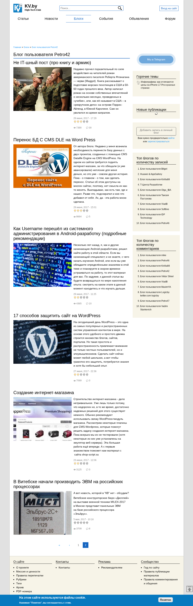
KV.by (31, 5)
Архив (20, 587)
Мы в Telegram (156, 59)
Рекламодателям (111, 567)
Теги (19, 583)
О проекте (22, 567)
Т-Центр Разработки (151, 184)
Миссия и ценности (28, 571)
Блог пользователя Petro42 (154, 271)
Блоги (78, 19)
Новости (51, 19)
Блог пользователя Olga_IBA (155, 190)
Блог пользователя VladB (154, 204)
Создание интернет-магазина (43, 392)
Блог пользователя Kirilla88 (155, 179)
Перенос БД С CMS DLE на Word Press (54, 139)
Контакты (64, 567)
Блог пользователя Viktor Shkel (157, 276)
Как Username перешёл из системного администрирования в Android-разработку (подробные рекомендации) (69, 233)
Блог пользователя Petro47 (154, 301)
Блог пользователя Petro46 (154, 223)
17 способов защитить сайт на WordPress (56, 315)
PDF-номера (24, 591)
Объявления (139, 19)
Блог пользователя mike (153, 255)
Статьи (23, 19)
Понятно (165, 599)
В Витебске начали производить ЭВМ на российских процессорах (68, 484)
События (106, 19)
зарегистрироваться (158, 141)
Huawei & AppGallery (151, 174)
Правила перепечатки (29, 575)
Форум (170, 19)
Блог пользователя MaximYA (155, 287)
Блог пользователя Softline (154, 209)
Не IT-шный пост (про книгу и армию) (52, 62)
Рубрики (21, 579)
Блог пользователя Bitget (153, 169)
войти (171, 138)
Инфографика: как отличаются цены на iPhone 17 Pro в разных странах (158, 85)
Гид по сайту (151, 567)
